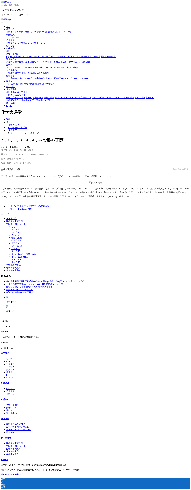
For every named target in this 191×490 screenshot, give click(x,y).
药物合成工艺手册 (14, 221)
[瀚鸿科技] (95, 2)
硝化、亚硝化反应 (19, 257)
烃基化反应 (16, 238)
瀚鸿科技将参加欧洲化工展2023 (20, 292)
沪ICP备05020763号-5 (11, 474)
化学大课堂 (13, 125)
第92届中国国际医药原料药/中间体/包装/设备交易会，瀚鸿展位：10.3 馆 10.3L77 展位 (45, 281)
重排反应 (15, 251)
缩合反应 (15, 243)
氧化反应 (15, 229)
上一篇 (27, 206)
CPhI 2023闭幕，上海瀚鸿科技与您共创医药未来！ (29, 287)
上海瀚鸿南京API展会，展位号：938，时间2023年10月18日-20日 (35, 284)
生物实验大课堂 (13, 265)
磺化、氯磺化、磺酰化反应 (23, 254)
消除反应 (15, 248)
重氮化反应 (16, 259)
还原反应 (12, 130)
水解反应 (15, 262)
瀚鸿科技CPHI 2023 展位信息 (19, 290)
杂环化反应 (16, 246)
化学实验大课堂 (13, 268)
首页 (8, 26)
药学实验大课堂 (13, 270)
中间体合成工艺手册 (17, 127)
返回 (8, 119)
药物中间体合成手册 (180, 169)
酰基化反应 (16, 240)
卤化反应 (15, 235)
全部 (8, 37)
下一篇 (19, 209)
